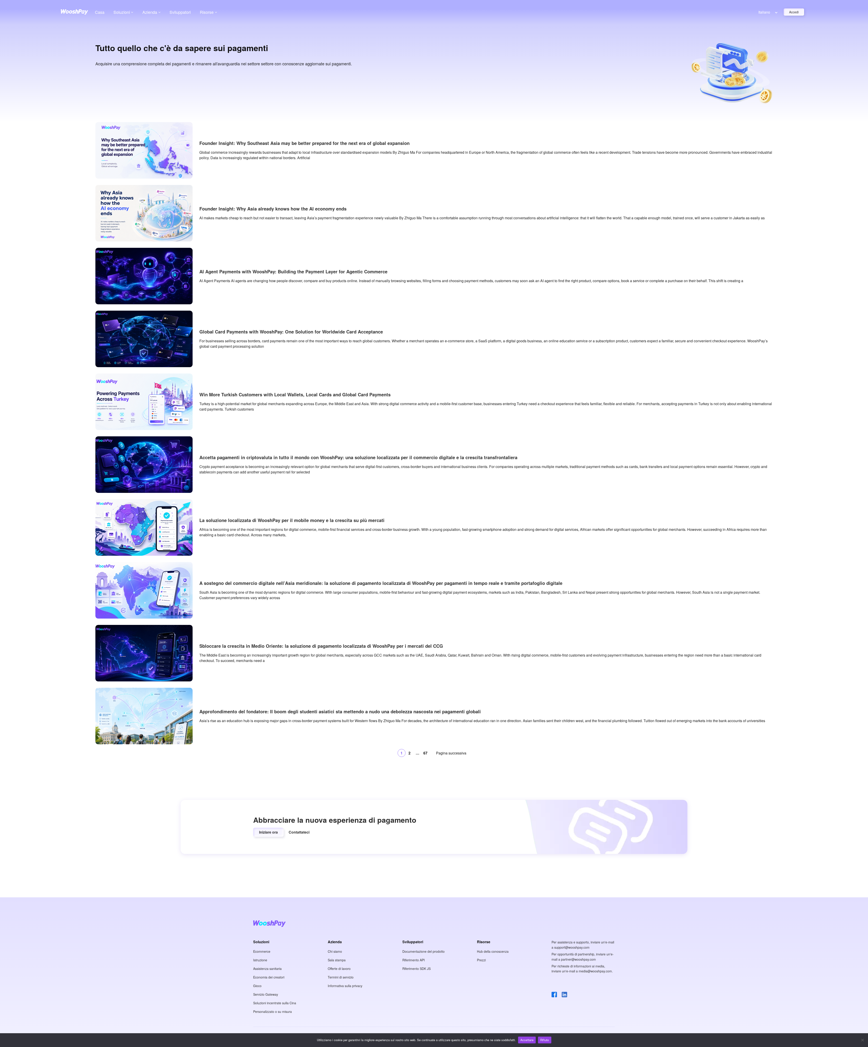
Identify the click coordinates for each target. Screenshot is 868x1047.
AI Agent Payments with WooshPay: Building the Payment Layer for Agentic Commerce (293, 271)
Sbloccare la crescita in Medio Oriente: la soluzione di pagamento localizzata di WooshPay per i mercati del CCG (321, 646)
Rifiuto (544, 1040)
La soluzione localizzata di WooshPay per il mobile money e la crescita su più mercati (291, 520)
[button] (268, 832)
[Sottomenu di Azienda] (159, 12)
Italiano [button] (764, 12)
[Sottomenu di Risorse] (216, 12)
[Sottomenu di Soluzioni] (132, 12)
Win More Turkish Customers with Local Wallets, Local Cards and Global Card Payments (295, 394)
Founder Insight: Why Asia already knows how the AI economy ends (273, 209)
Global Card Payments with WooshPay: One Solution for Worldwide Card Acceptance (291, 332)
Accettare (526, 1040)
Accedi (794, 12)
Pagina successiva (451, 753)
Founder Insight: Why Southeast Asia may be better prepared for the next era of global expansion (304, 143)
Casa (99, 12)
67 (425, 753)
